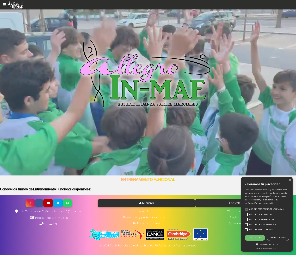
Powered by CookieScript (266, 248)
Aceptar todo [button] (254, 237)
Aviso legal (146, 211)
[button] (267, 244)
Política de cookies (146, 223)
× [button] (289, 180)
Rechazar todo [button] (278, 237)
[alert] (267, 214)
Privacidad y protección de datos (146, 217)
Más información (266, 203)
